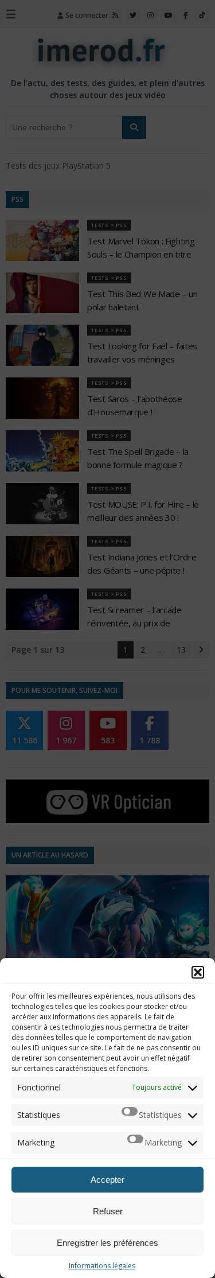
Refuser (108, 1211)
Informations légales (102, 1266)
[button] (198, 972)
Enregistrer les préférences (107, 1243)
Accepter (107, 1180)
